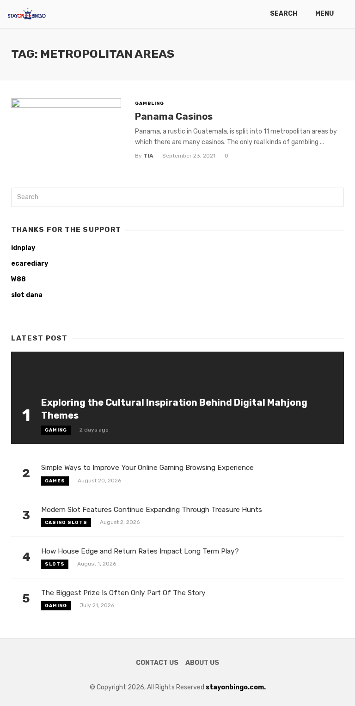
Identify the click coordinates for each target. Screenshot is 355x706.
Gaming (56, 430)
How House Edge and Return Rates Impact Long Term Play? (140, 551)
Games (55, 481)
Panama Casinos (174, 116)
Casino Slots (66, 522)
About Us (202, 663)
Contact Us (157, 663)
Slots (55, 564)
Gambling (149, 103)
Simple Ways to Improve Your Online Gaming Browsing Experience (147, 467)
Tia (148, 155)
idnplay (23, 248)
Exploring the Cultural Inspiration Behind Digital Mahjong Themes (174, 409)
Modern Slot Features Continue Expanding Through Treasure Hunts (151, 509)
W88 (18, 279)
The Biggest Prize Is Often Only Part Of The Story (123, 593)
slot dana (27, 295)
